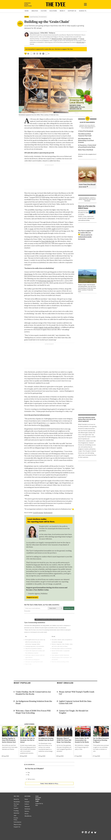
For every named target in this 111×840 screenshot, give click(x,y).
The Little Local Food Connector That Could (84, 135)
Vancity (82, 38)
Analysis (35, 11)
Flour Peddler (45, 425)
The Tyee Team (16, 805)
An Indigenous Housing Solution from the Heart (34, 702)
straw (31, 229)
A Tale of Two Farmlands (85, 131)
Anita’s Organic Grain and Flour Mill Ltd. (47, 327)
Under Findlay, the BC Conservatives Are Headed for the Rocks (33, 693)
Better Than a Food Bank (85, 150)
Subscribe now (68, 608)
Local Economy (34, 17)
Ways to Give (17, 824)
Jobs (15, 815)
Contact (16, 808)
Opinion (27, 811)
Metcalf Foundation (57, 38)
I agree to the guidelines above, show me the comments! (49, 619)
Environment (42, 17)
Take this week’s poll (49, 783)
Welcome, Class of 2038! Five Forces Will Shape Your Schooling (33, 711)
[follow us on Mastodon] (34, 53)
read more (83, 187)
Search (82, 11)
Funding (16, 811)
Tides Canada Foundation (70, 38)
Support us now (32, 597)
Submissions (17, 822)
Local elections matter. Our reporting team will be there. (41, 520)
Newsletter (17, 802)
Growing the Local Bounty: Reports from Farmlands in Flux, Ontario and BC (87, 127)
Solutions (53, 11)
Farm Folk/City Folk (47, 241)
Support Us (72, 11)
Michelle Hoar (80, 42)
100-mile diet (40, 195)
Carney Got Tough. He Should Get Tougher (73, 711)
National (27, 806)
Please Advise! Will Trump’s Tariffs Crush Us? (76, 693)
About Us (16, 799)
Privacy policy (27, 611)
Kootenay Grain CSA (46, 281)
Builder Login (37, 800)
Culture (44, 11)
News (27, 11)
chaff (53, 229)
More (62, 11)
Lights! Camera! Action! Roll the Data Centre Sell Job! (75, 702)
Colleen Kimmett (34, 33)
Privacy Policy (16, 819)
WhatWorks (28, 816)
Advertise (16, 813)
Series (26, 813)
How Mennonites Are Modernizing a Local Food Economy (86, 140)
